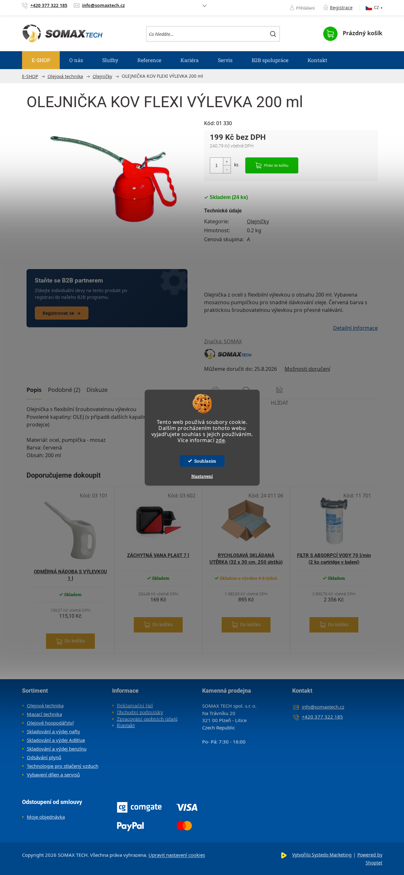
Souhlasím (205, 461)
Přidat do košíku (276, 165)
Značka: (223, 341)
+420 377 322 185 (322, 716)
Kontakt (126, 725)
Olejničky (258, 221)
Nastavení (202, 476)
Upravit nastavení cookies (177, 855)
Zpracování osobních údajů (147, 719)
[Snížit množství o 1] (227, 169)
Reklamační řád (135, 705)
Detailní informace (355, 327)
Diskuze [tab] (97, 390)
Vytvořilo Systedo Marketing (322, 855)
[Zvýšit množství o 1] (227, 162)
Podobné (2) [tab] (64, 390)
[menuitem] (41, 60)
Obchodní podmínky (140, 712)
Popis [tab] (34, 390)
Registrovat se (61, 313)
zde (220, 440)
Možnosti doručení (307, 368)
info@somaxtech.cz (323, 707)
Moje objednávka (46, 817)
